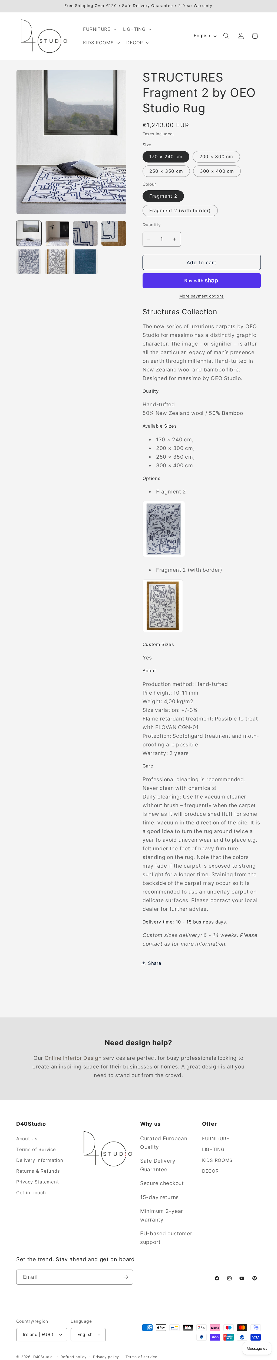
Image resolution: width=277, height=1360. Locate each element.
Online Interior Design (74, 1058)
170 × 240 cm (166, 156)
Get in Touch (31, 1192)
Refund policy (74, 1357)
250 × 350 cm (166, 171)
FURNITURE (215, 1138)
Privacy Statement (37, 1182)
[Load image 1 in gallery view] (28, 233)
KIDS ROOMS (217, 1160)
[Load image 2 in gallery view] (57, 233)
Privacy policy (106, 1357)
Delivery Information (39, 1160)
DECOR (210, 1171)
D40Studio (43, 1357)
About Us (27, 1138)
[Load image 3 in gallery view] (85, 233)
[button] (99, 29)
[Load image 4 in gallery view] (113, 233)
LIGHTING (213, 1149)
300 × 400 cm (217, 171)
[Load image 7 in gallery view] (85, 261)
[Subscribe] (125, 1277)
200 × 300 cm (216, 156)
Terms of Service (36, 1149)
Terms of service (141, 1357)
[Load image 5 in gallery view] (28, 261)
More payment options (201, 296)
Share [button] (154, 963)
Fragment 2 (163, 196)
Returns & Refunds (38, 1171)
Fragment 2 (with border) (180, 210)
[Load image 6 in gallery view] (57, 261)
